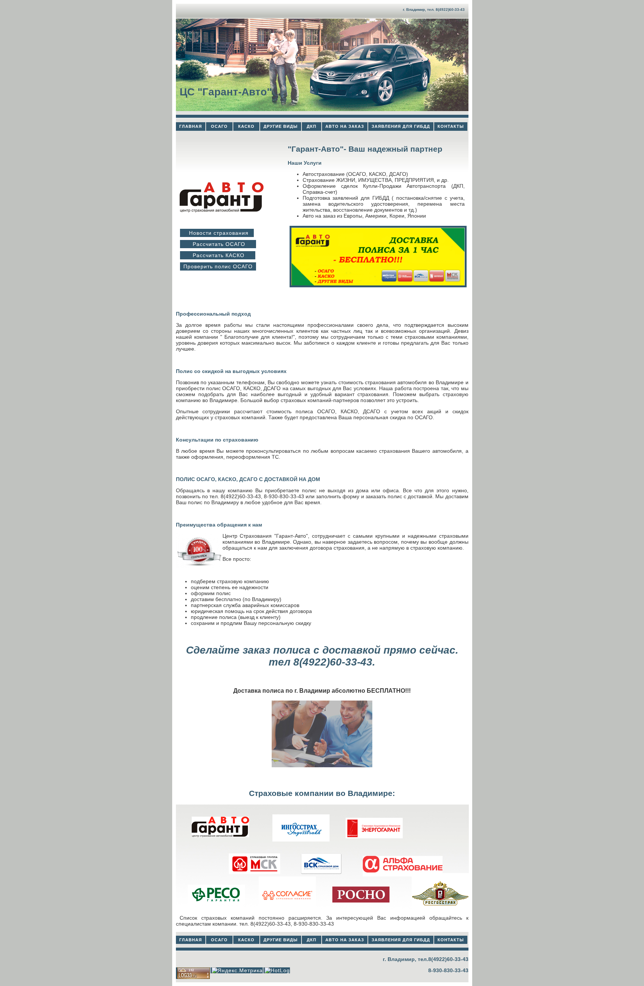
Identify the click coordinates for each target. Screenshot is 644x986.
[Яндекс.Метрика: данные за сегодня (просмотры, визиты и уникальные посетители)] (237, 970)
